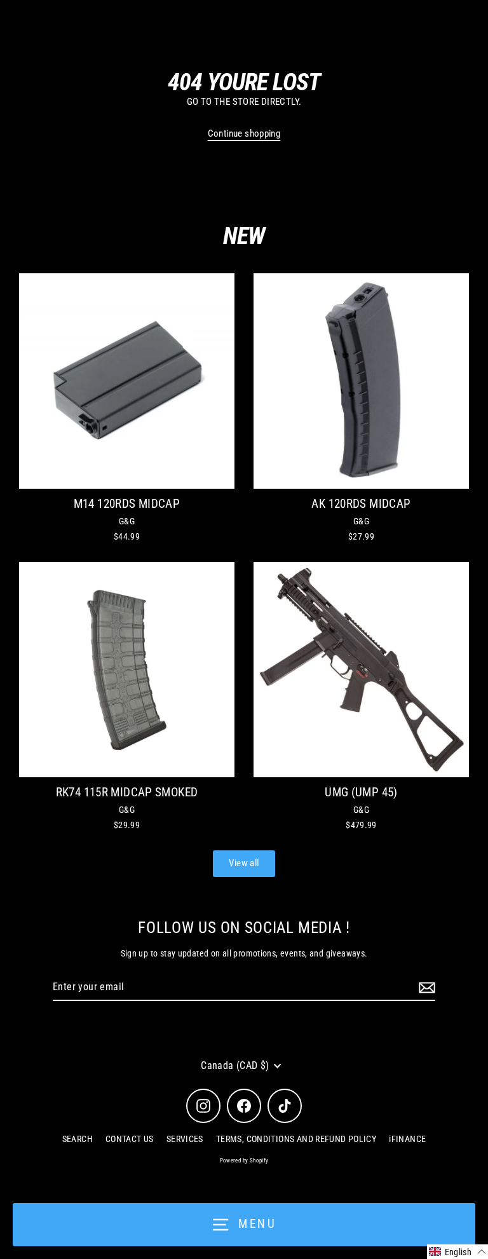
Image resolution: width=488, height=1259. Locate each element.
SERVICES (184, 1139)
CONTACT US (129, 1139)
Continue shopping (244, 133)
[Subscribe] (425, 988)
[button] (457, 1251)
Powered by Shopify (244, 1160)
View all (244, 863)
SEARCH (77, 1139)
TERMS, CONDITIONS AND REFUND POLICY (296, 1139)
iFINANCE (407, 1139)
